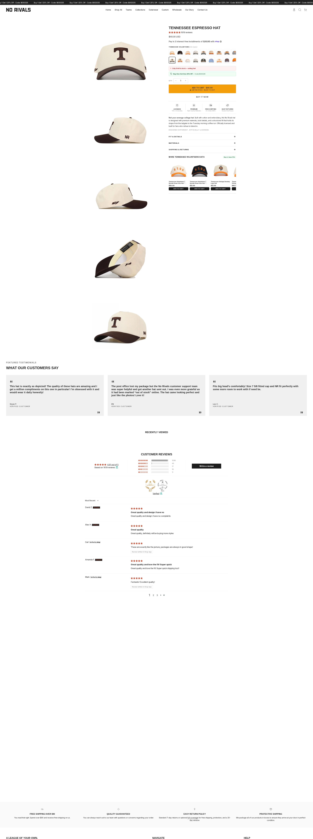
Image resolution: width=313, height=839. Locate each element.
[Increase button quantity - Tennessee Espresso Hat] (185, 80)
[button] (129, 10)
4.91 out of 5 (112, 464)
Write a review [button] (206, 466)
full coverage (192, 818)
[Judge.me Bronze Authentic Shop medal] (150, 485)
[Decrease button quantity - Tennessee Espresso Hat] (175, 80)
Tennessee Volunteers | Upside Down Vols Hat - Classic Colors (177, 183)
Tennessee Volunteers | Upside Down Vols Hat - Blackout (198, 183)
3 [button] (157, 595)
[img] (137, 508)
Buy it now (202, 97)
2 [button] (153, 595)
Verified (156, 493)
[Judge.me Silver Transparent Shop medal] (163, 485)
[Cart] (305, 10)
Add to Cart (178, 189)
